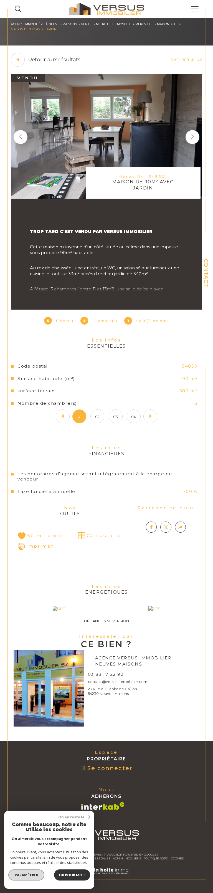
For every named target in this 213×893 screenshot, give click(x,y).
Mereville (144, 24)
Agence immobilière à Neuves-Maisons (44, 24)
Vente (86, 24)
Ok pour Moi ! (72, 874)
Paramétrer (26, 874)
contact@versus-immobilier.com (117, 681)
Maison (163, 24)
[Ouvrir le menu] (194, 9)
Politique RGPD (156, 858)
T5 (175, 24)
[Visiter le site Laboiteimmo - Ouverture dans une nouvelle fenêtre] (106, 876)
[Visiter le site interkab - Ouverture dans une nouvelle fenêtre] (103, 806)
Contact (206, 273)
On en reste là (71, 817)
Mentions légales (95, 858)
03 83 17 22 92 (105, 674)
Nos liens (133, 858)
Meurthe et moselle (113, 24)
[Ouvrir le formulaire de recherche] (18, 8)
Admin (118, 858)
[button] (192, 137)
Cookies (177, 858)
